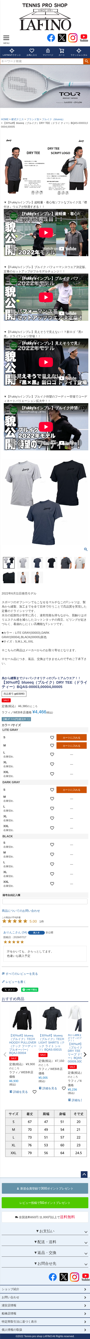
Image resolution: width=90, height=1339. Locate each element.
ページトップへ (84, 1174)
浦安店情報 (9, 1305)
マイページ (48, 55)
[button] (5, 1054)
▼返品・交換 (45, 1253)
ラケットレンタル (79, 55)
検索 (86, 61)
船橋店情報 (9, 1313)
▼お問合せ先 (45, 1263)
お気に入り (32, 55)
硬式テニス (17, 119)
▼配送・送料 (45, 1242)
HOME (5, 119)
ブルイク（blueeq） (53, 119)
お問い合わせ (10, 1297)
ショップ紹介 (10, 1289)
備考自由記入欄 (11, 895)
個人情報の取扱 (12, 1329)
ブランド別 (33, 119)
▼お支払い (45, 1231)
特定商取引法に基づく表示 (19, 1321)
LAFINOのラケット (12, 55)
